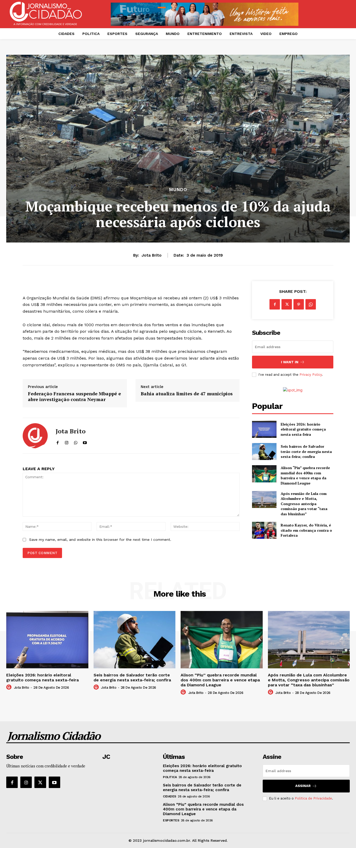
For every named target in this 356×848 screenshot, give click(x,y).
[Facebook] (274, 304)
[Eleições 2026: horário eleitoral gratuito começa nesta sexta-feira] (264, 429)
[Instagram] (26, 782)
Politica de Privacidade (313, 798)
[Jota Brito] (35, 435)
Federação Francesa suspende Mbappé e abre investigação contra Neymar (74, 396)
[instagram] (67, 442)
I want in (289, 362)
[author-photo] (9, 687)
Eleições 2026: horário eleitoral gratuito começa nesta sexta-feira (303, 429)
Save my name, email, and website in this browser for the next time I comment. (100, 539)
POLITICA (170, 777)
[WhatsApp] (310, 304)
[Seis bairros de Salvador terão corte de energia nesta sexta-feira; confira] (264, 451)
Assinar (303, 786)
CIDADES (169, 796)
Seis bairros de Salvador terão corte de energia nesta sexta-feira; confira (306, 451)
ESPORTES (171, 820)
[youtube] (85, 442)
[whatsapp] (76, 442)
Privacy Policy (310, 375)
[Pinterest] (298, 304)
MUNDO (178, 189)
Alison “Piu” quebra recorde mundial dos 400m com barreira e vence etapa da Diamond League (305, 475)
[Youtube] (54, 782)
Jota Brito (152, 255)
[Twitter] (286, 304)
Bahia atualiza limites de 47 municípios (187, 394)
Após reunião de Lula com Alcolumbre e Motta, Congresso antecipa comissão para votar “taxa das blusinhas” (304, 503)
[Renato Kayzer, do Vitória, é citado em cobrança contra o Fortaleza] (264, 530)
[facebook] (57, 442)
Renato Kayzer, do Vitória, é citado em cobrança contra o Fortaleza (306, 530)
